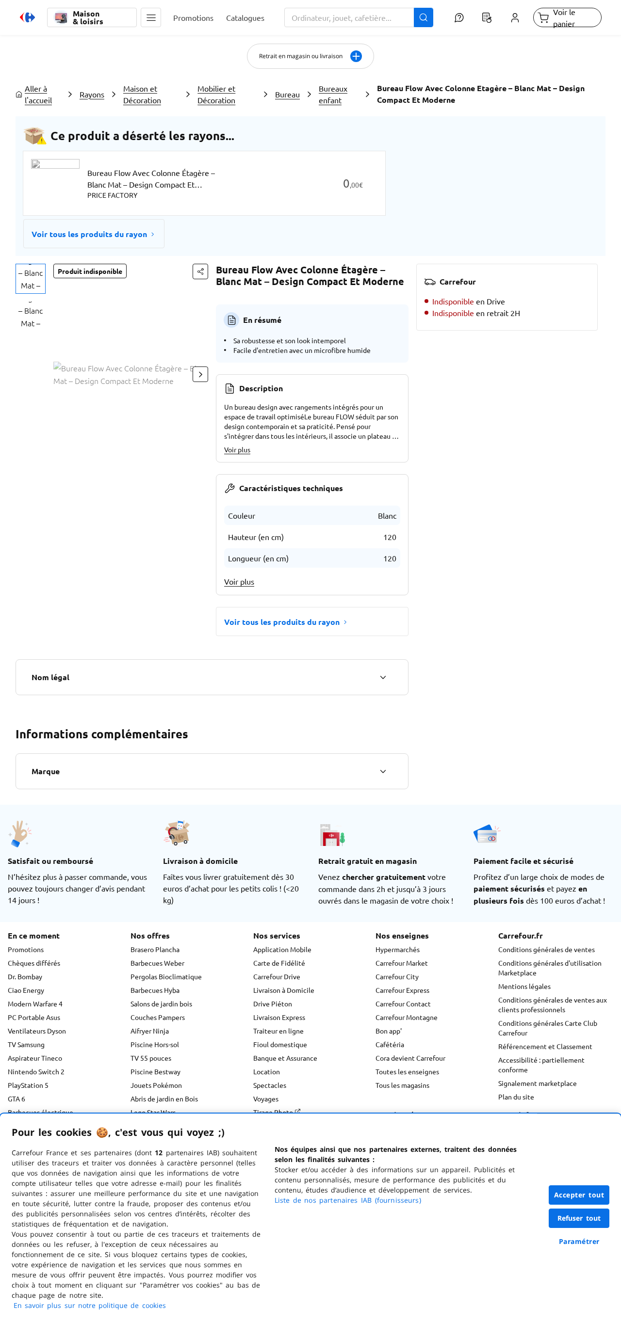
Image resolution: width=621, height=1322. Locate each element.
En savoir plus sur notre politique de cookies (90, 1305)
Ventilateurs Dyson (37, 1030)
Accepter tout (579, 1194)
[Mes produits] (487, 17)
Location (266, 1071)
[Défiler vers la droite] (200, 374)
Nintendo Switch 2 (36, 1071)
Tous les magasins (402, 1085)
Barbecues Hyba (155, 990)
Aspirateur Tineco (35, 1057)
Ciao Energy (26, 990)
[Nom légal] (382, 677)
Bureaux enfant (333, 94)
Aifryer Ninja (150, 1030)
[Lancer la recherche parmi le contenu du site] (423, 17)
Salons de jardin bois (161, 1003)
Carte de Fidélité (279, 962)
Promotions (26, 949)
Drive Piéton (272, 1003)
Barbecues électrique (40, 1112)
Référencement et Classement (545, 1046)
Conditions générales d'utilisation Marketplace (550, 967)
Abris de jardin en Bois (164, 1098)
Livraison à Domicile (283, 990)
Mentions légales (524, 986)
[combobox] (359, 17)
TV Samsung (26, 1044)
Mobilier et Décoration (216, 94)
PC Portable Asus (34, 1017)
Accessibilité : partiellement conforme (541, 1064)
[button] (151, 17)
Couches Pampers (158, 1017)
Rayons (92, 94)
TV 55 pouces (151, 1057)
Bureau (287, 94)
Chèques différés (34, 962)
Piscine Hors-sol (155, 1044)
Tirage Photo (273, 1112)
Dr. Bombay (25, 976)
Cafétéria (390, 1044)
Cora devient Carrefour (410, 1057)
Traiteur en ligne (278, 1030)
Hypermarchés (398, 949)
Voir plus (237, 449)
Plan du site (516, 1096)
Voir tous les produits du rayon (89, 234)
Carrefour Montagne (407, 1017)
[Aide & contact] (459, 17)
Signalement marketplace (537, 1083)
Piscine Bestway (155, 1071)
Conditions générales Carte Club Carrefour (547, 1028)
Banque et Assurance (285, 1057)
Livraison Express (279, 1017)
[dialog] (310, 1218)
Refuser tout (579, 1218)
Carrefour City (397, 976)
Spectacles (269, 1085)
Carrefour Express (402, 990)
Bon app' (389, 1030)
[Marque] (382, 771)
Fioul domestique (280, 1044)
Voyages (265, 1098)
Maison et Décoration (142, 94)
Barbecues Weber (157, 962)
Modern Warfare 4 (35, 1003)
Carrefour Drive (276, 976)
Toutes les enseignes (407, 1071)
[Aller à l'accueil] (27, 17)
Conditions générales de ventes (546, 949)
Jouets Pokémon (156, 1085)
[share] (200, 271)
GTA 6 (16, 1098)
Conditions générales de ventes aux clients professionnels (552, 1004)
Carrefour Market (402, 962)
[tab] (31, 279)
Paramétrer (579, 1241)
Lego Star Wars (153, 1112)
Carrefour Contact (403, 1003)
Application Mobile (282, 949)
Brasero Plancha (155, 949)
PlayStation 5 (28, 1085)
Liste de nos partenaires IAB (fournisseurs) (348, 1200)
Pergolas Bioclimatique (166, 976)
